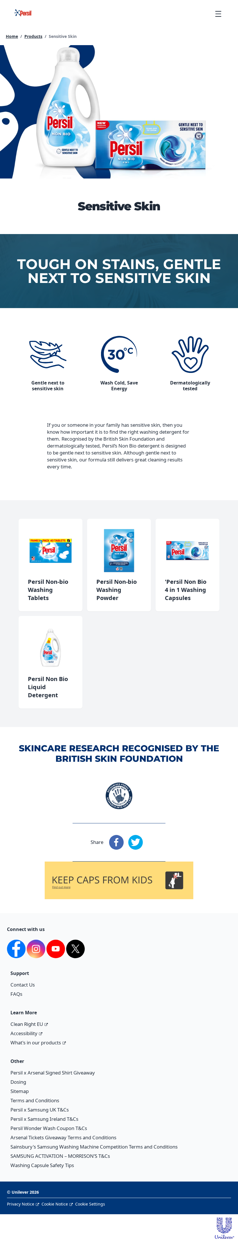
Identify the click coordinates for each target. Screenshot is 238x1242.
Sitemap (19, 1091)
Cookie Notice (55, 1204)
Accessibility (23, 1033)
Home (12, 36)
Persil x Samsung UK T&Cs (39, 1109)
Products (33, 36)
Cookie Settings (90, 1204)
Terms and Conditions (34, 1100)
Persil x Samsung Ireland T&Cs (44, 1119)
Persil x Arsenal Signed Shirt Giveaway (52, 1072)
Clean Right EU (26, 1024)
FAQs (16, 994)
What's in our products (35, 1042)
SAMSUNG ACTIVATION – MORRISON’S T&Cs (60, 1156)
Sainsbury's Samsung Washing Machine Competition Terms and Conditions (94, 1146)
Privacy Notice (20, 1204)
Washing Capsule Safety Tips (42, 1165)
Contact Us (22, 984)
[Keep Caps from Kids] (119, 869)
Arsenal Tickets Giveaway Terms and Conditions (63, 1137)
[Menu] (218, 14)
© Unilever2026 (23, 1192)
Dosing (18, 1082)
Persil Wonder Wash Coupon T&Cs (48, 1128)
